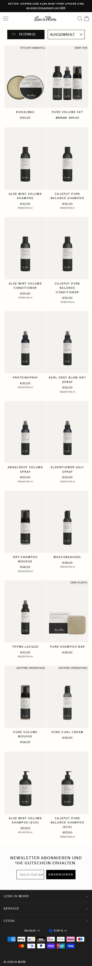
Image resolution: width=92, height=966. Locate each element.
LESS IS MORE (16, 896)
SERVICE (11, 908)
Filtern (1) (26, 34)
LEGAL (9, 921)
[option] (46, 6)
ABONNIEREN (60, 874)
